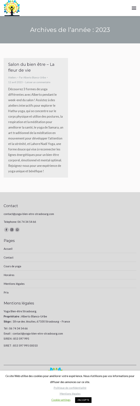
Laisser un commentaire (37, 82)
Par (32, 77)
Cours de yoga (12, 266)
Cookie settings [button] (61, 399)
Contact (8, 257)
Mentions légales (14, 283)
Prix (6, 292)
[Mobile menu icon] (134, 8)
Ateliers (12, 77)
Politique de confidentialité (70, 387)
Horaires (9, 275)
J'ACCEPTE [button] (83, 400)
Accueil (8, 248)
